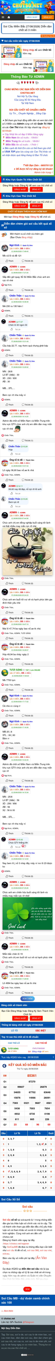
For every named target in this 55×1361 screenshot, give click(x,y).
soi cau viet (46, 1250)
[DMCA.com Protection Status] (27, 1354)
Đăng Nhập (20, 189)
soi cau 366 (33, 1250)
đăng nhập (26, 237)
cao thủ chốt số (19, 1347)
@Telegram (28, 1322)
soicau (6, 1253)
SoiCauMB (12, 1246)
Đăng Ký (36, 189)
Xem (27, 1289)
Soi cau (10, 1334)
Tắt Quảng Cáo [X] (47, 36)
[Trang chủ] (27, 6)
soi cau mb (6, 1341)
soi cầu (10, 1250)
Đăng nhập (32, 17)
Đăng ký (48, 17)
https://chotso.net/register (16, 1243)
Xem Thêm (28, 999)
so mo (7, 1347)
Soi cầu (7, 1219)
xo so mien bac (29, 1344)
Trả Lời (17, 329)
